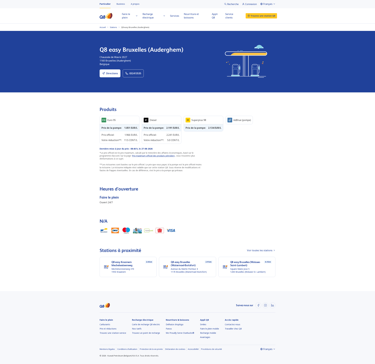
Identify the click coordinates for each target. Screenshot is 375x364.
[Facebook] (258, 305)
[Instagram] (265, 305)
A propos (135, 3)
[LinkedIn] (272, 305)
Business (120, 3)
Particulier (105, 3)
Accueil (103, 27)
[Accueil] (106, 16)
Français (267, 4)
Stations (113, 27)
